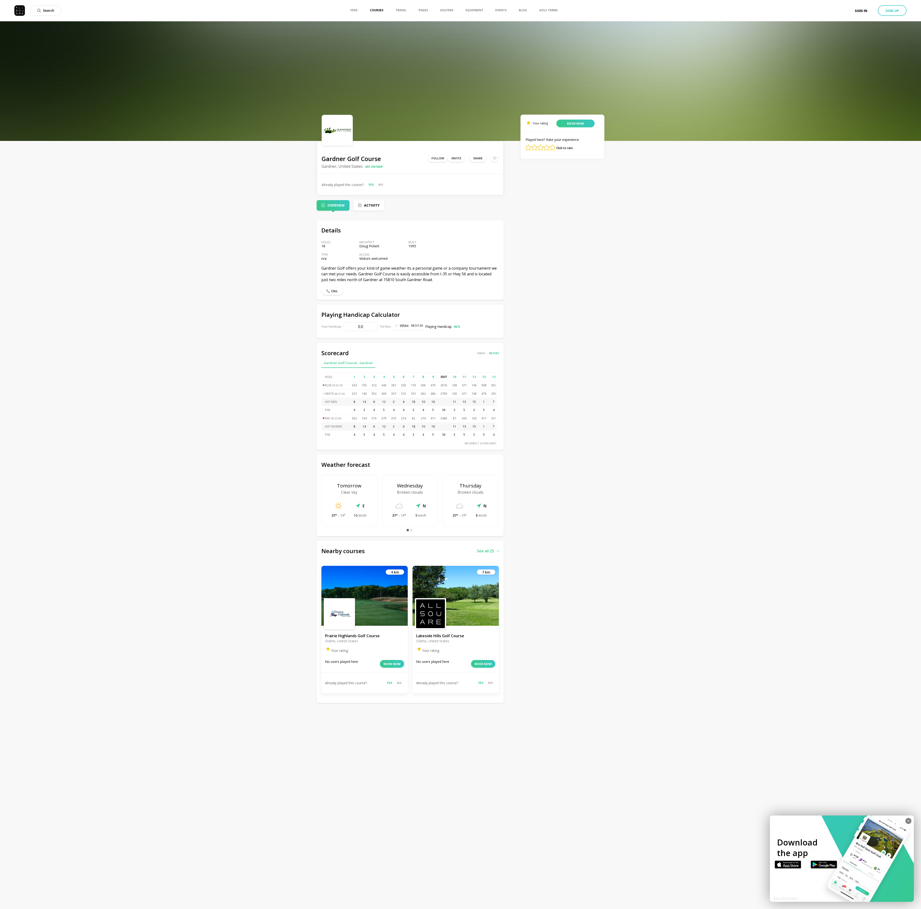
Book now (392, 664)
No (380, 185)
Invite (456, 158)
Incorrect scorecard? (480, 443)
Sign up (892, 10)
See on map (374, 167)
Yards (481, 353)
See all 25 (485, 551)
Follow (437, 158)
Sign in (861, 10)
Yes (371, 185)
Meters (494, 353)
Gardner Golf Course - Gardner (348, 363)
